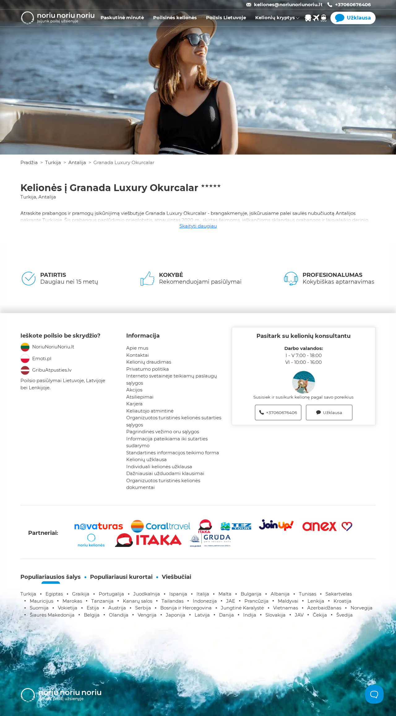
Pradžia (29, 162)
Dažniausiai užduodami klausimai (165, 473)
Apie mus (137, 348)
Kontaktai (137, 355)
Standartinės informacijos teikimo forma (172, 453)
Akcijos (134, 390)
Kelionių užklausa (146, 459)
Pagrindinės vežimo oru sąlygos (162, 431)
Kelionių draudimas (148, 362)
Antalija (77, 162)
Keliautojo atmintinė (150, 411)
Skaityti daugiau (198, 226)
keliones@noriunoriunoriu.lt (288, 4)
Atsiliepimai (139, 397)
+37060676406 (353, 4)
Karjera (134, 404)
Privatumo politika (147, 369)
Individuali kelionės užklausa (159, 466)
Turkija (53, 162)
